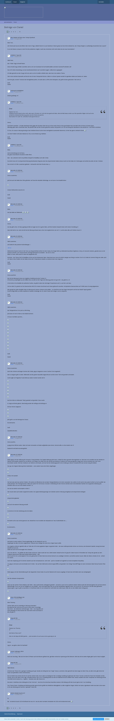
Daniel (12, 39)
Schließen (107, 719)
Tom (10, 248)
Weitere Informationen (98, 719)
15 (19, 31)
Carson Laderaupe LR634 (17, 651)
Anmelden (101, 2)
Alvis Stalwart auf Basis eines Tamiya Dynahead (23, 37)
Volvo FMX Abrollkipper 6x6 (17, 597)
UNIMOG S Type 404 (16, 55)
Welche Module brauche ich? (18, 693)
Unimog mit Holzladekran (17, 90)
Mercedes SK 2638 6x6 (16, 170)
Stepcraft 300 (14, 618)
